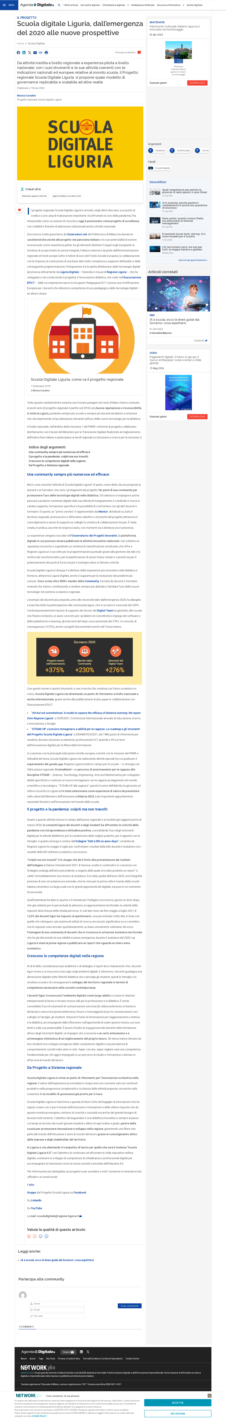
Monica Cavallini (26, 95)
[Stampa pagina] (46, 52)
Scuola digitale (36, 43)
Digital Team (105, 610)
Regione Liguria (117, 272)
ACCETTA (177, 1403)
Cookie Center (132, 1358)
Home (20, 43)
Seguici (66, 1352)
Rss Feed (50, 1358)
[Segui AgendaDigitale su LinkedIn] (81, 1352)
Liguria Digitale (69, 272)
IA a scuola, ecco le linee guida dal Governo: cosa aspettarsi (57, 1260)
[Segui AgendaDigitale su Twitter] (88, 1352)
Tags (41, 1358)
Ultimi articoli (71, 5)
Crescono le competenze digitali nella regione (57, 461)
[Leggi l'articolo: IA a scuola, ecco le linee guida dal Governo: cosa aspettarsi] (178, 310)
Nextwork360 (27, 1373)
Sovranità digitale (90, 5)
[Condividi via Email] (35, 52)
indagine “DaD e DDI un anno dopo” (97, 841)
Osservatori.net (77, 234)
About (24, 1358)
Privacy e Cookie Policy (69, 1358)
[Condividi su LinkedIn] (23, 52)
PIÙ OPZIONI (178, 1414)
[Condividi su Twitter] (29, 52)
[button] (9, 5)
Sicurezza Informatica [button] (168, 5)
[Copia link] (40, 52)
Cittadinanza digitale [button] (113, 5)
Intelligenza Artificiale (143, 5)
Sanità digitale (194, 5)
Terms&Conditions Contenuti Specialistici (103, 1358)
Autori (33, 1358)
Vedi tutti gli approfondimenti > (193, 260)
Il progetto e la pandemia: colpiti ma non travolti (58, 456)
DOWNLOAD (197, 82)
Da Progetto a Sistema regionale (49, 465)
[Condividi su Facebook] (18, 52)
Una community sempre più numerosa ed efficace (59, 452)
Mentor (103, 511)
